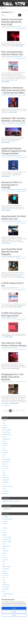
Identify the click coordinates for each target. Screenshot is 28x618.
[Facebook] (23, 3)
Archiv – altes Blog (7, 430)
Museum (24, 189)
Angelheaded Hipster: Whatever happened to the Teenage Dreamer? (13, 151)
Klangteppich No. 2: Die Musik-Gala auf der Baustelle (12, 377)
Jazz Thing (5, 450)
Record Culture (6, 477)
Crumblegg (5, 516)
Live (14, 95)
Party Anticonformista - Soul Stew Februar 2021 (12, 53)
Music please (16, 26)
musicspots (5, 521)
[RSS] (26, 3)
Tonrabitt (5, 523)
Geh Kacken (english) (7, 519)
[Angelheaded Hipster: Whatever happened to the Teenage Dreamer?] (14, 165)
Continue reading (19, 45)
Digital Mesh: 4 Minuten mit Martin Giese (12, 501)
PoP (20, 26)
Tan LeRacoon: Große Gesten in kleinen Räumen (13, 344)
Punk (20, 221)
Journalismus (15, 123)
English (17, 256)
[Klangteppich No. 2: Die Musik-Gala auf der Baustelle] (14, 389)
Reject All (14, 615)
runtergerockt (6, 479)
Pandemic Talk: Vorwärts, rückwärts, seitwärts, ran (13, 119)
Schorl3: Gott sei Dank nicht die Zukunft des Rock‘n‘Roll (11, 22)
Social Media (5, 482)
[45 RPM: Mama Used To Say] (14, 297)
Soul (13, 56)
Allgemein (5, 427)
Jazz (13, 95)
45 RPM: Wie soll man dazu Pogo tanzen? (11, 314)
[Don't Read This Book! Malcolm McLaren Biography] (14, 266)
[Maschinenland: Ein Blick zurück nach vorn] (14, 230)
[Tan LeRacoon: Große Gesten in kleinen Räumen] (14, 357)
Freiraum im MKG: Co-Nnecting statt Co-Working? (12, 185)
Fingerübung (5, 443)
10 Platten (5, 420)
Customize (14, 611)
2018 (4, 423)
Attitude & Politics (7, 432)
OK (19, 14)
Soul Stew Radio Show (18, 56)
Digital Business (6, 439)
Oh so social (5, 468)
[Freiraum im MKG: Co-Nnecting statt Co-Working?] (14, 199)
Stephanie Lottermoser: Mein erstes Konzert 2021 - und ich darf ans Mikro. (13, 90)
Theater (4, 488)
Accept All (14, 608)
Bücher (14, 256)
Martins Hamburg (19, 189)
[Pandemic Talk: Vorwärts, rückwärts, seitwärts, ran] (14, 132)
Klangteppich (6, 405)
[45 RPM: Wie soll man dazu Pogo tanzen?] (14, 327)
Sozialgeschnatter (7, 509)
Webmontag (5, 493)
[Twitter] (24, 3)
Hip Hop (5, 445)
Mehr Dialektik (21, 123)
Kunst (15, 189)
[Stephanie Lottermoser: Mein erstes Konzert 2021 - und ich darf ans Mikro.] (14, 102)
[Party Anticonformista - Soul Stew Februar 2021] (14, 66)
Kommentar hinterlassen (20, 28)
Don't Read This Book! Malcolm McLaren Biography (11, 251)
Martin (4, 26)
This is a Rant (6, 491)
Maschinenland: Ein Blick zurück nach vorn (13, 217)
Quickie (4, 475)
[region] (14, 607)
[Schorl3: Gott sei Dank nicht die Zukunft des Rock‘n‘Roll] (14, 36)
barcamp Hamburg (7, 434)
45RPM (13, 287)
